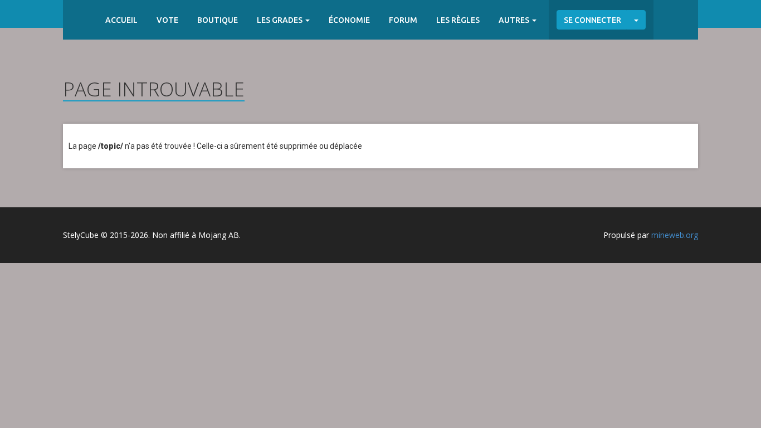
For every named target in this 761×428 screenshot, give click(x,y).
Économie (349, 20)
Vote (167, 20)
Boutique (217, 20)
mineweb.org (674, 235)
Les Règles (458, 20)
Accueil (121, 20)
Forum (403, 20)
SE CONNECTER (592, 20)
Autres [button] (515, 20)
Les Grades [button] (280, 20)
